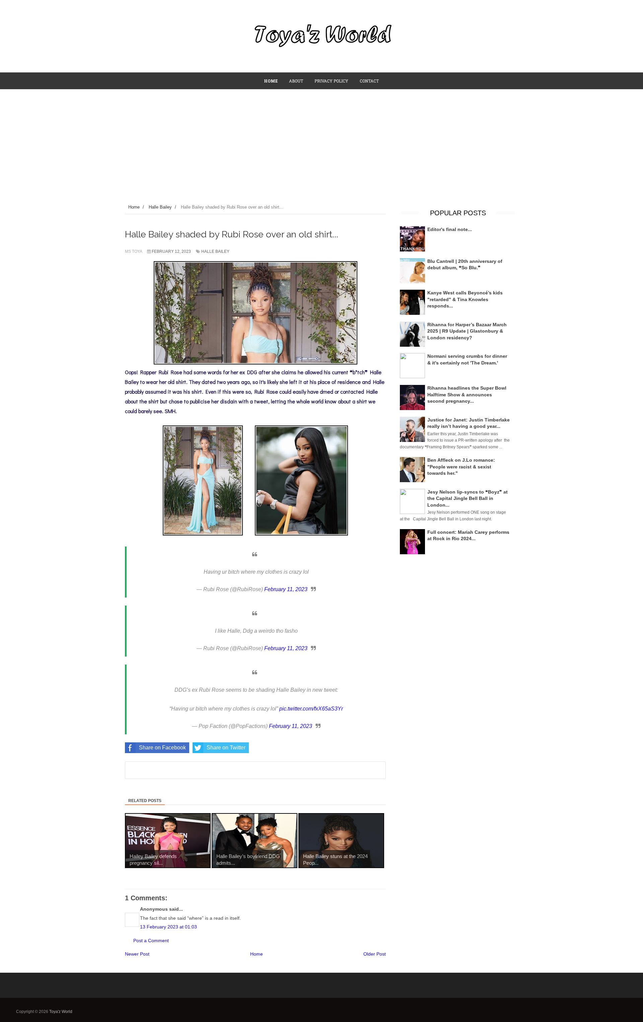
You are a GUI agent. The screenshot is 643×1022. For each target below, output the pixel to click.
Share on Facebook (162, 747)
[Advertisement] (321, 140)
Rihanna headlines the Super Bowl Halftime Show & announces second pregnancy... (466, 394)
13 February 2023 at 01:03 (168, 926)
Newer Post (137, 954)
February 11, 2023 (285, 589)
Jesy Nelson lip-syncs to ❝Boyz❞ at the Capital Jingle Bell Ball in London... (467, 498)
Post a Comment (151, 940)
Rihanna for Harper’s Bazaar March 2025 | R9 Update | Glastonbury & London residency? (467, 331)
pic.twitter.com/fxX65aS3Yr (311, 709)
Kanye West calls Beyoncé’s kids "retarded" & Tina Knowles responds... (465, 299)
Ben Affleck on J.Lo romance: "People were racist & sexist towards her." (461, 466)
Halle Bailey (215, 251)
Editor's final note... (449, 229)
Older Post (374, 954)
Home (256, 954)
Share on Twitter (226, 747)
